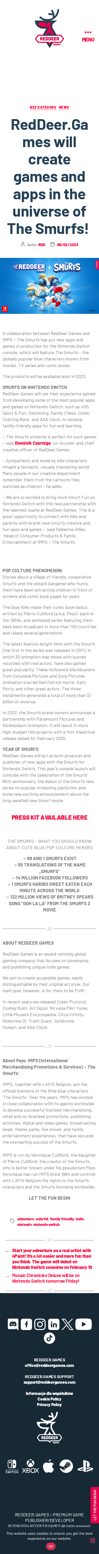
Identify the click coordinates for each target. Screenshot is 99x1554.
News (64, 107)
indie (80, 1218)
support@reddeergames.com (50, 1382)
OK (50, 1546)
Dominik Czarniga (33, 443)
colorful (42, 1218)
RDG (41, 244)
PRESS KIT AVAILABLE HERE (50, 817)
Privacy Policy (49, 1404)
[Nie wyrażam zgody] (92, 1540)
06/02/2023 (67, 244)
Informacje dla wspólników (49, 1393)
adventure (25, 1218)
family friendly (62, 1218)
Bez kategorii (43, 107)
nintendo (24, 1224)
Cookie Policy (49, 1398)
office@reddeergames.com (49, 1365)
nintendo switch (46, 1224)
